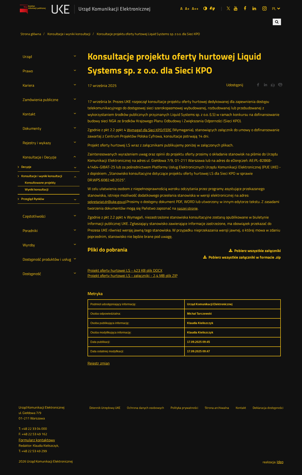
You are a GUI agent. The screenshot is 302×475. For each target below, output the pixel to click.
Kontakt (241, 408)
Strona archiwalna (217, 408)
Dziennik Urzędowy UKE (104, 408)
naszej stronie (187, 208)
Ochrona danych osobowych (145, 408)
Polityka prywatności (184, 408)
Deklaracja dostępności (268, 408)
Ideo (280, 462)
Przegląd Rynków (32, 199)
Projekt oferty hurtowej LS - (125, 270)
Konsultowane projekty (40, 182)
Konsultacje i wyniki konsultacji (41, 176)
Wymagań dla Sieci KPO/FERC (149, 130)
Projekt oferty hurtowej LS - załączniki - (132, 275)
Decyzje (26, 167)
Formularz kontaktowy (37, 440)
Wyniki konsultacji (36, 189)
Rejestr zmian (99, 363)
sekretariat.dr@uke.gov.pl (107, 201)
